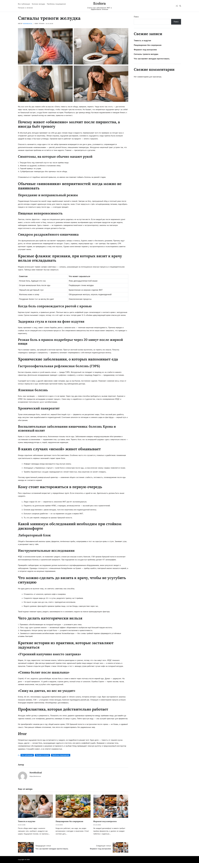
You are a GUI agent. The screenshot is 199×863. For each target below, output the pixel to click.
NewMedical (27, 23)
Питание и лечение (25, 8)
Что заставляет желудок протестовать (152, 59)
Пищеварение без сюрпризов (69, 821)
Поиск (136, 17)
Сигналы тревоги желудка (146, 54)
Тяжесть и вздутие (26, 821)
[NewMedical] (22, 776)
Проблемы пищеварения (56, 4)
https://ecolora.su (35, 776)
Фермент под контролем (105, 821)
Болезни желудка (38, 4)
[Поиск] (180, 6)
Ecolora (99, 3)
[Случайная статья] (177, 6)
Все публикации (24, 4)
